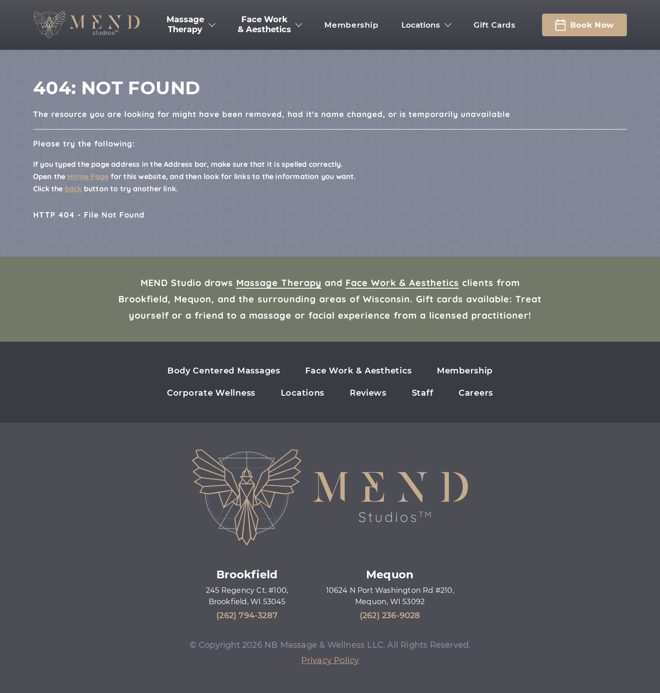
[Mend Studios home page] (86, 25)
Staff (423, 393)
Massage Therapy (279, 282)
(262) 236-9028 (390, 615)
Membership (351, 24)
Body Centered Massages (223, 371)
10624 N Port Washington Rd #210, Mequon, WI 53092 (390, 596)
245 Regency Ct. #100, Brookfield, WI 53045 (247, 596)
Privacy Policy (330, 660)
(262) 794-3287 (247, 615)
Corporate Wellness (211, 393)
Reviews (368, 393)
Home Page (88, 176)
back (73, 188)
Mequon (390, 574)
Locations (420, 24)
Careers (476, 393)
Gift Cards (494, 24)
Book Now (592, 24)
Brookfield (247, 574)
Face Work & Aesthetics (402, 282)
